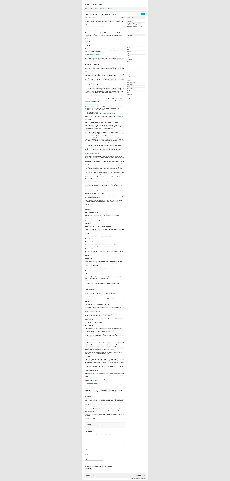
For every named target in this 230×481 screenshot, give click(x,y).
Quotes (128, 74)
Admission (129, 37)
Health (93, 418)
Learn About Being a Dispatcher (93, 153)
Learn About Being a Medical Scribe (94, 54)
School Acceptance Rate (131, 82)
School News (129, 86)
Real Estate (129, 76)
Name (86, 449)
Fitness (128, 49)
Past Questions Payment (131, 29)
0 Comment (123, 17)
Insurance (128, 61)
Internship (128, 63)
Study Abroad (129, 94)
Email (86, 454)
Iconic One (133, 478)
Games (128, 53)
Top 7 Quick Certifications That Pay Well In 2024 (135, 31)
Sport (128, 92)
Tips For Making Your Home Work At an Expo (94, 425)
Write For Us (102, 8)
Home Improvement (130, 59)
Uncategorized (129, 98)
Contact (91, 8)
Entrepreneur (129, 45)
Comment (87, 435)
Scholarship (129, 80)
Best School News (94, 4)
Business (90, 418)
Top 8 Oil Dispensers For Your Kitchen (116, 425)
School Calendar (130, 84)
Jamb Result (110, 8)
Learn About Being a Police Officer (93, 311)
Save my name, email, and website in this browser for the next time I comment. (99, 466)
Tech (128, 96)
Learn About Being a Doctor (92, 104)
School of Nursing (130, 88)
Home (86, 8)
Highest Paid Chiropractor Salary (109, 113)
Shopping (128, 90)
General (128, 55)
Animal (128, 39)
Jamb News (129, 65)
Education (128, 43)
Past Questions (129, 72)
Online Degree (129, 70)
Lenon (87, 17)
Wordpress (144, 478)
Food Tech (129, 51)
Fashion (128, 47)
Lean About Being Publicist (92, 383)
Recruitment (129, 78)
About (96, 8)
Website (86, 459)
